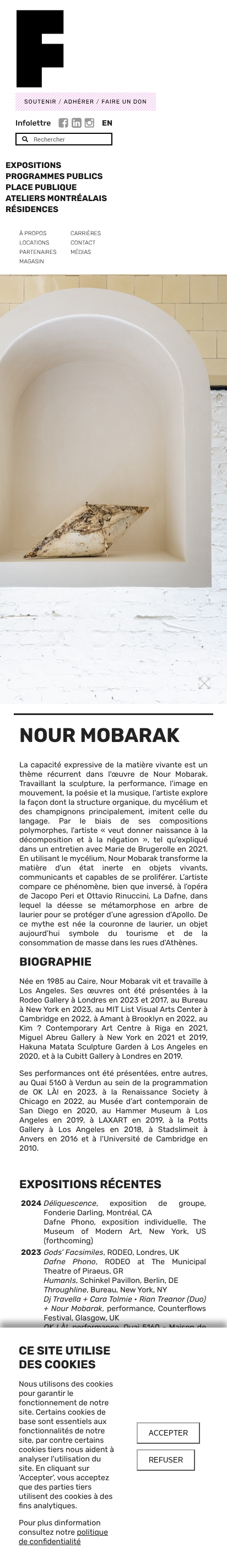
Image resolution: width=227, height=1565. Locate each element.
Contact (83, 242)
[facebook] (65, 124)
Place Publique (41, 187)
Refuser (166, 1460)
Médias (81, 252)
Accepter (168, 1433)
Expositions (33, 165)
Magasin (31, 261)
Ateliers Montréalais (56, 198)
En (107, 123)
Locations (34, 242)
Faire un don (124, 101)
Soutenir (40, 101)
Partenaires (38, 252)
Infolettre (33, 123)
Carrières (86, 233)
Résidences (32, 209)
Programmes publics (54, 176)
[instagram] (89, 124)
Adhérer (79, 101)
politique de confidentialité (63, 1537)
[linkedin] (78, 124)
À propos (32, 233)
